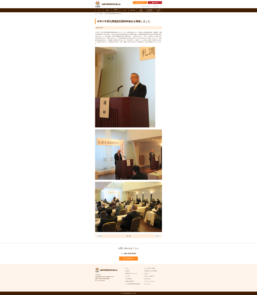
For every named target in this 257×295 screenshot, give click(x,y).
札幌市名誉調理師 (141, 10)
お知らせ (101, 13)
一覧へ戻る (128, 236)
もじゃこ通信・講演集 (157, 10)
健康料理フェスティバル (116, 10)
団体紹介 (107, 10)
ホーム (99, 10)
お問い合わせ (147, 278)
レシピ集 (124, 10)
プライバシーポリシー (145, 6)
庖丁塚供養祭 (132, 10)
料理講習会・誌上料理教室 (150, 270)
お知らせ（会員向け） (149, 276)
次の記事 (157, 236)
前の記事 (100, 236)
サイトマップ (156, 6)
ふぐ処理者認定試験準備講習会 (149, 10)
